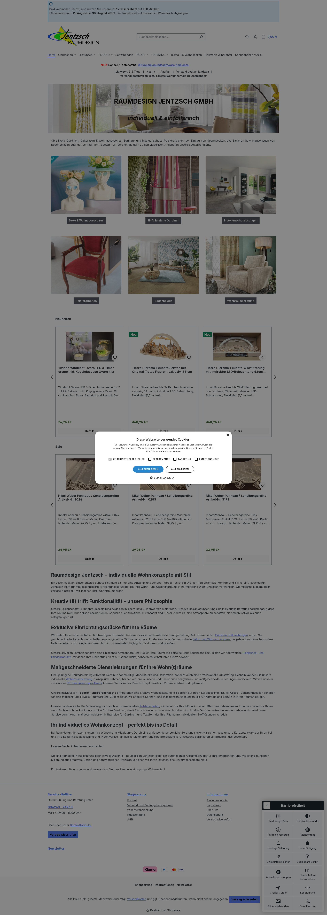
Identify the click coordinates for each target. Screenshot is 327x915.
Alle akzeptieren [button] (148, 469)
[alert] (163, 457)
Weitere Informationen (170, 451)
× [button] (228, 435)
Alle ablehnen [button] (180, 469)
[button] (164, 477)
